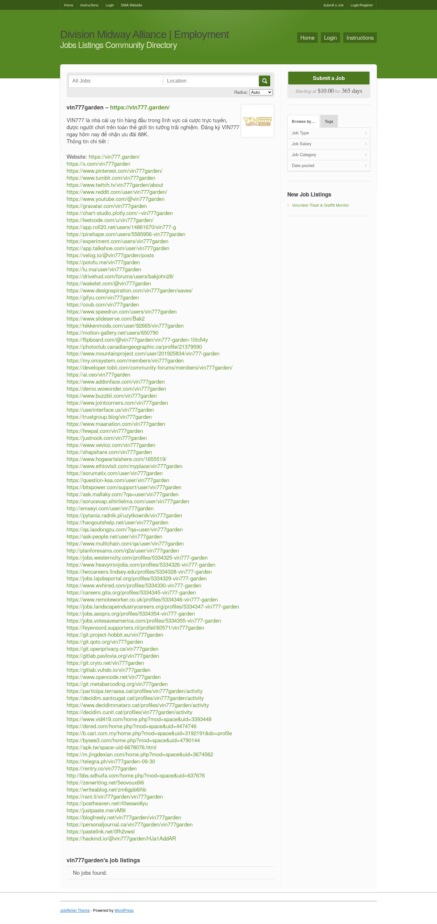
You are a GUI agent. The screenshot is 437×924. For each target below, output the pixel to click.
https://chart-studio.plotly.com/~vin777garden (120, 213)
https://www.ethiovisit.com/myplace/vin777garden (124, 466)
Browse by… (303, 121)
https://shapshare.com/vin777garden (109, 452)
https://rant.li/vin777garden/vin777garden (115, 796)
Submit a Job (333, 4)
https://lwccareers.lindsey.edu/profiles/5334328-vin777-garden (139, 571)
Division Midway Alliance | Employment (144, 34)
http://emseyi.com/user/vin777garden (110, 508)
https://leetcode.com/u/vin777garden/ (110, 220)
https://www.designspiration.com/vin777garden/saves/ (130, 290)
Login (110, 4)
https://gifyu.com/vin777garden (103, 297)
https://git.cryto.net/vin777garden (105, 662)
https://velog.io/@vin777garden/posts (110, 255)
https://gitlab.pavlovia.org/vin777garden (113, 655)
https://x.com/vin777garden (98, 163)
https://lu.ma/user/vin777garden (104, 269)
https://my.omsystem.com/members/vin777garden (125, 360)
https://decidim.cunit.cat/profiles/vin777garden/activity (129, 712)
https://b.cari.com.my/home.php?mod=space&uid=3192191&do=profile (149, 733)
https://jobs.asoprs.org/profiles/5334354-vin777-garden (131, 613)
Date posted (303, 165)
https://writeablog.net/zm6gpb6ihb (106, 789)
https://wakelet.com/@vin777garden (109, 283)
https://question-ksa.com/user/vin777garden (118, 480)
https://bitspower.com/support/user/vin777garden (124, 487)
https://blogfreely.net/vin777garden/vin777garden (124, 817)
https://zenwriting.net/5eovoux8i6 (105, 782)
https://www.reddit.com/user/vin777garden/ (117, 191)
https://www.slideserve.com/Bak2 (106, 318)
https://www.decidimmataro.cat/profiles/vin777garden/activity (138, 705)
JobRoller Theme (75, 910)
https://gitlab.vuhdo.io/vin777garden (108, 669)
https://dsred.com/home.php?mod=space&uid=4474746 (131, 726)
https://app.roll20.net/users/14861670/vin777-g (121, 227)
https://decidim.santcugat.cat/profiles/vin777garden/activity (135, 698)
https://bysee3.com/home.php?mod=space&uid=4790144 (133, 740)
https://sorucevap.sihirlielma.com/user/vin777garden (128, 501)
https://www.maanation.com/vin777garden (116, 423)
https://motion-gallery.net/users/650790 (112, 332)
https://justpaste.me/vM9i (96, 810)
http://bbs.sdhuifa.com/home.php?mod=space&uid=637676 (136, 775)
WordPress (124, 910)
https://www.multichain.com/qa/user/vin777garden (125, 543)
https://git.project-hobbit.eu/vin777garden (115, 634)
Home (68, 4)
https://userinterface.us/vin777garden (110, 409)
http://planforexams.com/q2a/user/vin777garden (123, 550)
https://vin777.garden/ (140, 107)
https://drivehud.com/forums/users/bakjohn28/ (120, 276)
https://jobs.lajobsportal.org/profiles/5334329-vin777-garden (137, 578)
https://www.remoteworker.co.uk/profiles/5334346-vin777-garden (142, 599)
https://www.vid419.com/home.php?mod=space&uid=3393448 (139, 719)
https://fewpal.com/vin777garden (105, 430)
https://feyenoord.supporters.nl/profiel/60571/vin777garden (135, 627)
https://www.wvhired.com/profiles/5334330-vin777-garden (134, 585)
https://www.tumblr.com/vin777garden (111, 177)
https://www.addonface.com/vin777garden (116, 381)
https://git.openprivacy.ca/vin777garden (112, 648)
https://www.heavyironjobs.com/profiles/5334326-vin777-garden (141, 564)
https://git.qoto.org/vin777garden (105, 641)
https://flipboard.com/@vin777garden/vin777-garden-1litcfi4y (137, 339)
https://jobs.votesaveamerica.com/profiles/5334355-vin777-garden (144, 620)
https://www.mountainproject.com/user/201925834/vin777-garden (143, 353)
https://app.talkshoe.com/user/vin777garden (118, 248)
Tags (329, 121)
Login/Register (362, 4)
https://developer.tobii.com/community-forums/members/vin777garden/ (150, 367)
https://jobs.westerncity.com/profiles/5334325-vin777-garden (137, 557)
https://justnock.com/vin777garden (107, 438)
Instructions (89, 4)
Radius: (241, 92)
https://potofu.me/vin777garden (103, 262)
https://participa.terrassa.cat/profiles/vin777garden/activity (135, 691)
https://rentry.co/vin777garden (102, 768)
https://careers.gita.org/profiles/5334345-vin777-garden (131, 592)
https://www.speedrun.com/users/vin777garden (122, 311)
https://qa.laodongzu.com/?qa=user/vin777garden (125, 529)
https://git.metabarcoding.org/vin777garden (117, 684)
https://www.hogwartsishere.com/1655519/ (117, 459)
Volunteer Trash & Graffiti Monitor (320, 205)
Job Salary (302, 143)
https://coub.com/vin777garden (103, 304)
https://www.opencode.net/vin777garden (114, 677)
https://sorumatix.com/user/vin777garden (115, 473)
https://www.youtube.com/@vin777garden (115, 199)
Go (264, 81)
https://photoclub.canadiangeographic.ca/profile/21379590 (134, 346)
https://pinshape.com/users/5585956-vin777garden (126, 234)
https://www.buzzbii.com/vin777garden (112, 395)
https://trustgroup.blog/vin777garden (109, 416)
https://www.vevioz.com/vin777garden (111, 445)
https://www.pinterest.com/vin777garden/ (115, 170)
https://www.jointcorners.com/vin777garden (117, 402)
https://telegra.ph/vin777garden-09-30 (111, 761)
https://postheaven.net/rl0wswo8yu (107, 803)
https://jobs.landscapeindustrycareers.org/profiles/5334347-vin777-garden (153, 606)
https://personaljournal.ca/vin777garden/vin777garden (130, 824)
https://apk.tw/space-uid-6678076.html (111, 747)
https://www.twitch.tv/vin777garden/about (115, 184)
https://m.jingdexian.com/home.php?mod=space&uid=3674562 (140, 754)
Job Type (300, 133)
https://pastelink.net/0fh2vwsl (101, 831)
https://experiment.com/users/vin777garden (117, 241)
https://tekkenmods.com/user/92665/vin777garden (125, 325)
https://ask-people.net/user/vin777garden (114, 536)
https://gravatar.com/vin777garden (107, 206)
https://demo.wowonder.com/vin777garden (116, 388)
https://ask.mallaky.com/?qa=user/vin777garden (123, 494)
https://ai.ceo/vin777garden (98, 374)
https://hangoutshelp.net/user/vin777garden (117, 522)
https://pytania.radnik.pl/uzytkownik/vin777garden (124, 515)
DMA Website (131, 4)
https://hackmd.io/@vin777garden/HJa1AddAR (121, 838)
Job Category (304, 154)
